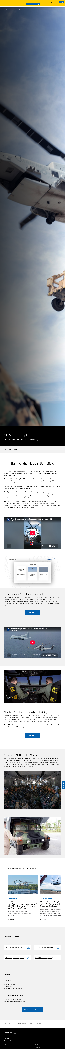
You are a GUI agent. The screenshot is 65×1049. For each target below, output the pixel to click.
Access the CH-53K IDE (31, 1010)
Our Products (8, 1044)
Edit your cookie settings (32, 4)
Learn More (31, 613)
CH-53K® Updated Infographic (14, 958)
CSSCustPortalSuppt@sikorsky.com (14, 1001)
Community (37, 1044)
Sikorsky (6, 9)
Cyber (30, 1023)
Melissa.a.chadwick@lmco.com (13, 988)
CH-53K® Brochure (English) (44, 958)
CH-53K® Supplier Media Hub (14, 948)
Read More (11, 919)
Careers (36, 1041)
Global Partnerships (21, 1023)
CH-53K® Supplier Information (44, 948)
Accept (61, 2)
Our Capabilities (9, 1041)
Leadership (37, 1047)
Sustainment (37, 1023)
